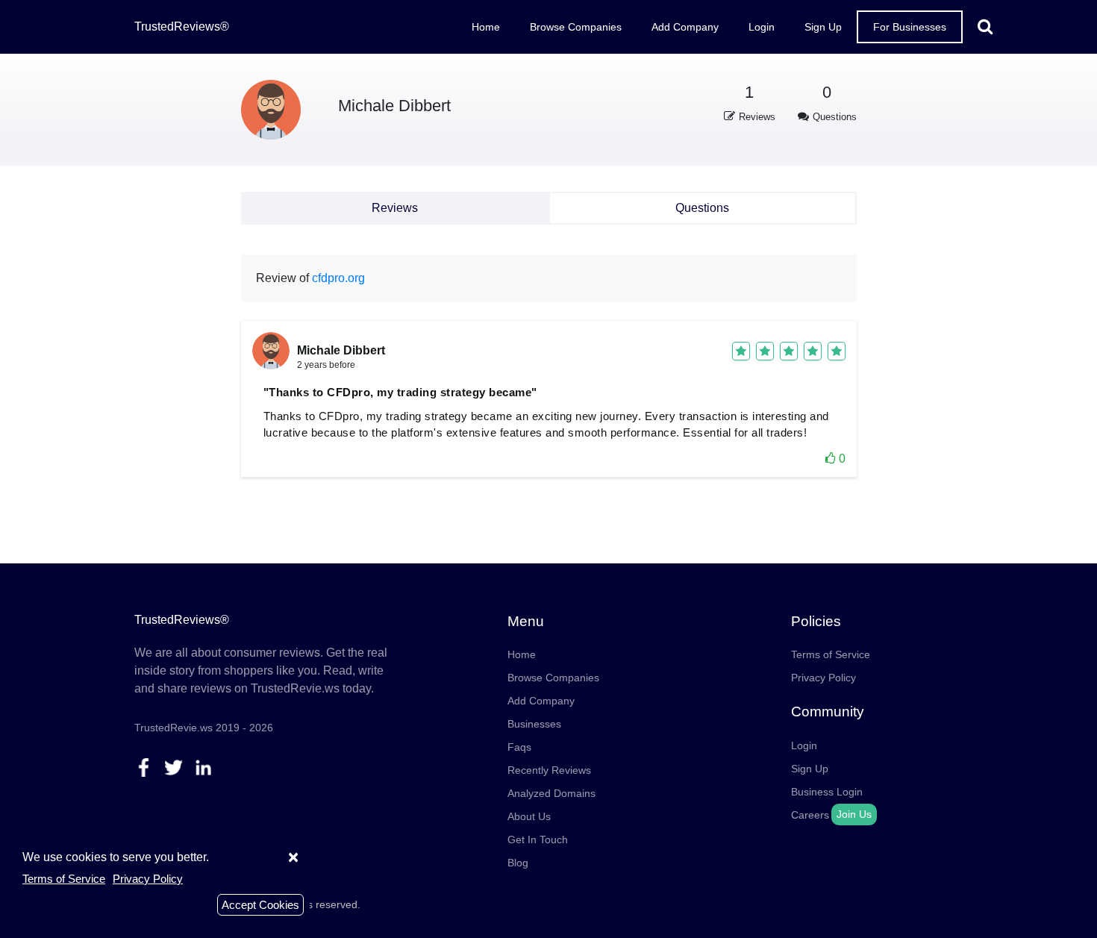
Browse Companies (576, 27)
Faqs (519, 747)
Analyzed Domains (551, 793)
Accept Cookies (260, 904)
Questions (702, 207)
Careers (810, 815)
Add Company (685, 27)
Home (486, 27)
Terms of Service (830, 654)
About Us (529, 816)
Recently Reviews (549, 770)
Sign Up (823, 27)
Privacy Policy (823, 678)
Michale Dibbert (394, 105)
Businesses (534, 724)
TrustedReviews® (181, 26)
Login (761, 27)
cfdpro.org (338, 278)
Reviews (395, 207)
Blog (517, 863)
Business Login (827, 792)
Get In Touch (537, 839)
